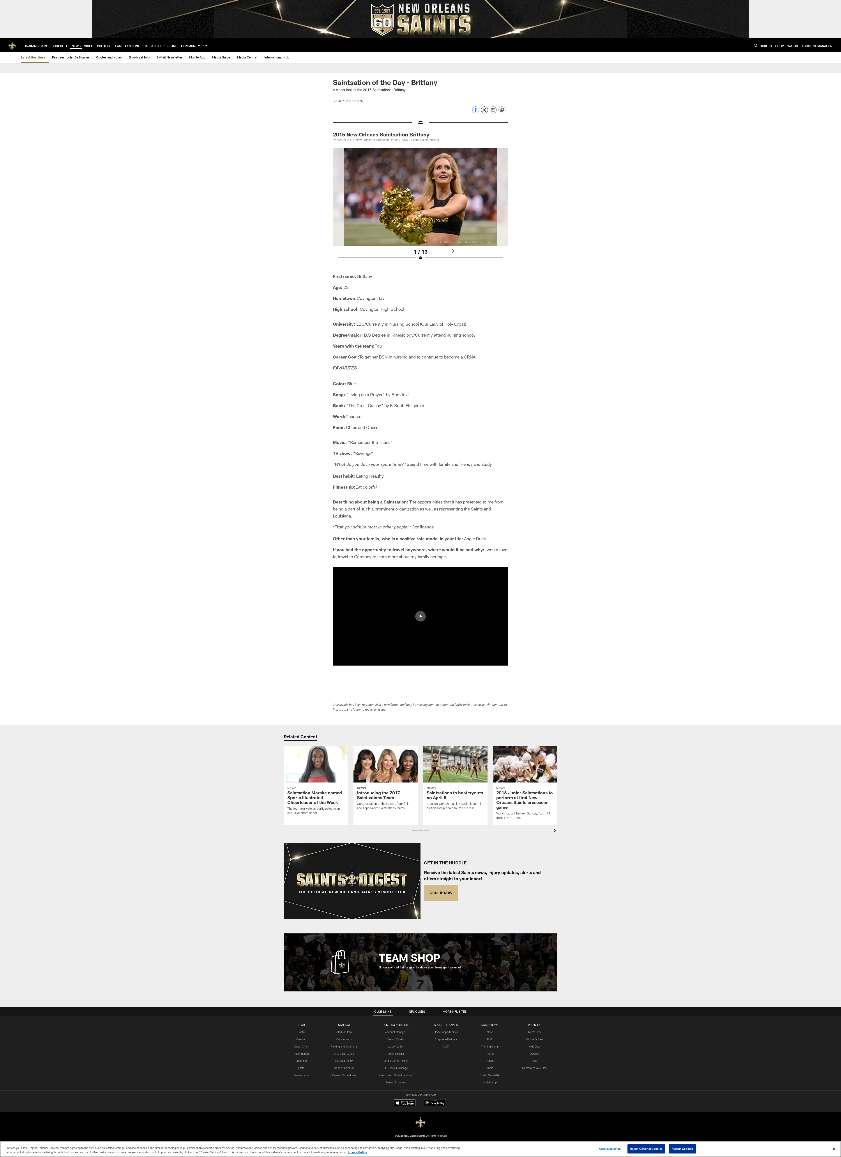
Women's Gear (534, 1039)
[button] (420, 616)
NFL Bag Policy (344, 1060)
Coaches (301, 1039)
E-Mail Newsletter (490, 1075)
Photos (490, 1053)
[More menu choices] (205, 45)
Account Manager (395, 1031)
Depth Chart (301, 1046)
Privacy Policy (357, 1152)
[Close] (834, 1149)
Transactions (301, 1075)
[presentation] (555, 831)
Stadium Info (344, 1031)
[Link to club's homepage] (12, 45)
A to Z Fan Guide (344, 1053)
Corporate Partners (446, 1039)
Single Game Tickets (395, 1060)
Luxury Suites (396, 1046)
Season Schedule (395, 1082)
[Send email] (493, 112)
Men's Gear (534, 1031)
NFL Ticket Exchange (395, 1067)
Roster (301, 1031)
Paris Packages (396, 1053)
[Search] (756, 45)
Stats (301, 1067)
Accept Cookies (682, 1148)
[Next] (453, 251)
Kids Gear (534, 1046)
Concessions (344, 1039)
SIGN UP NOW (440, 893)
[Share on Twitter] (484, 112)
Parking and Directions (344, 1046)
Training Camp (490, 1046)
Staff (446, 1046)
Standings (301, 1060)
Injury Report (301, 1053)
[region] (420, 1149)
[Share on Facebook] (475, 112)
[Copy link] (501, 110)
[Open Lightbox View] (420, 207)
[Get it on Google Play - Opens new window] (435, 1104)
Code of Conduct (344, 1067)
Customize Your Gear (534, 1067)
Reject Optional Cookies (646, 1148)
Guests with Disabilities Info (395, 1075)
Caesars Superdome (344, 1075)
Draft (490, 1039)
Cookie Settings (610, 1148)
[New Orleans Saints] (420, 1123)
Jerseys (534, 1053)
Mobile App (490, 1082)
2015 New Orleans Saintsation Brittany (381, 134)
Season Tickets (396, 1039)
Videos (490, 1060)
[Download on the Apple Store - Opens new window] (404, 1103)
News (490, 1031)
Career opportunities (446, 1031)
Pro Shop (534, 1024)
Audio (489, 1067)
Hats (534, 1060)
